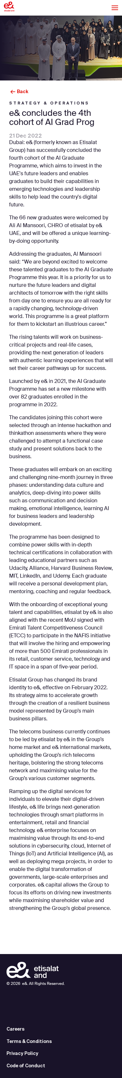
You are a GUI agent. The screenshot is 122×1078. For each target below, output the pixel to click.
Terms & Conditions (29, 1041)
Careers (15, 1029)
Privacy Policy (22, 1053)
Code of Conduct (26, 1065)
